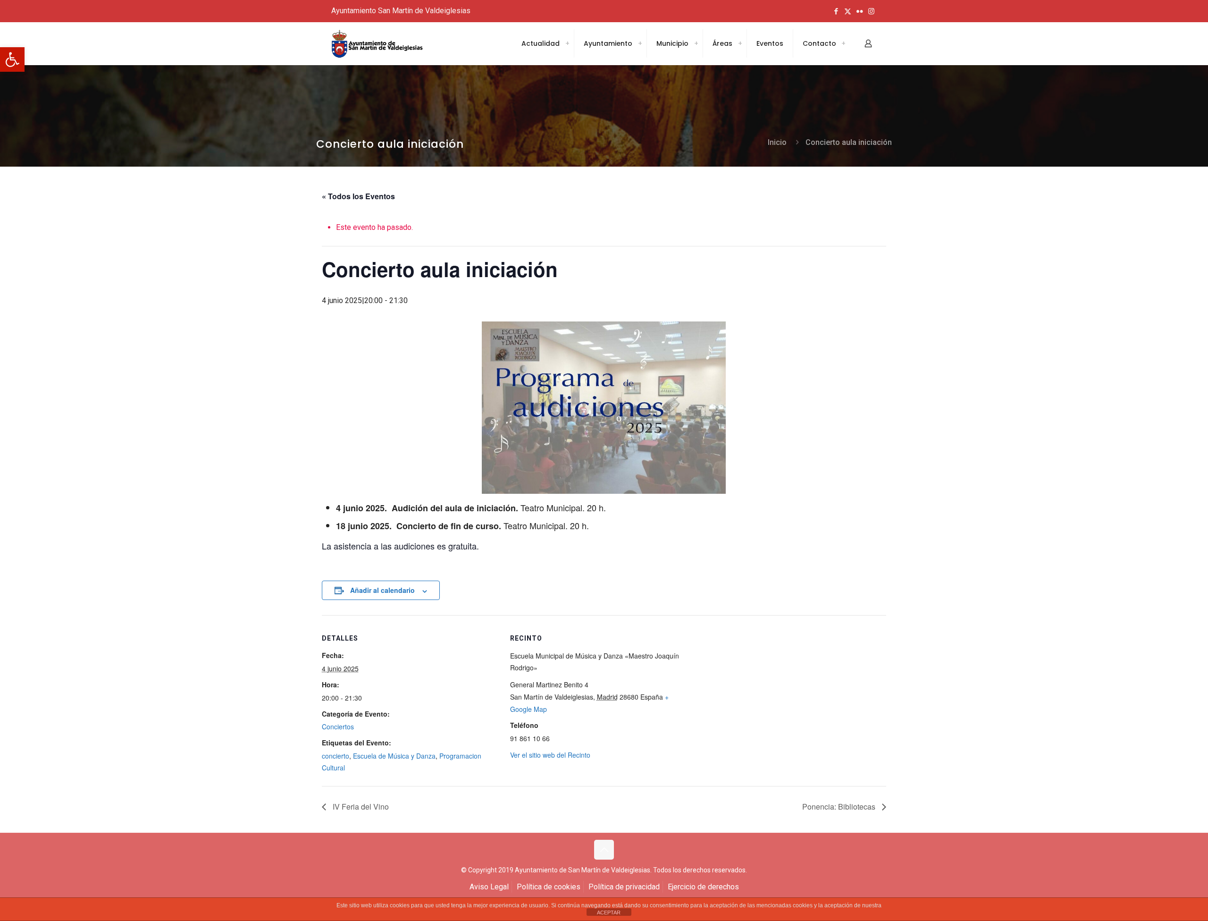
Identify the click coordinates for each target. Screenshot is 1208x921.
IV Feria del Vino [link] (360, 806)
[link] (12, 59)
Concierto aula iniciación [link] (848, 142)
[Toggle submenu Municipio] (696, 43)
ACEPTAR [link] (609, 912)
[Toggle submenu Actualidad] (567, 43)
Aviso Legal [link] (489, 886)
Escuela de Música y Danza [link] (394, 755)
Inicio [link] (777, 142)
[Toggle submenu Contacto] (843, 43)
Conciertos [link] (338, 726)
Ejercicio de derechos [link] (703, 886)
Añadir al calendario (382, 590)
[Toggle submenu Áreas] (740, 43)
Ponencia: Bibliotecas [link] (839, 806)
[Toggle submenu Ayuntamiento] (640, 43)
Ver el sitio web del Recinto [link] (550, 755)
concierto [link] (335, 755)
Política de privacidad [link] (624, 886)
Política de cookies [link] (548, 886)
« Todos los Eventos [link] (358, 196)
